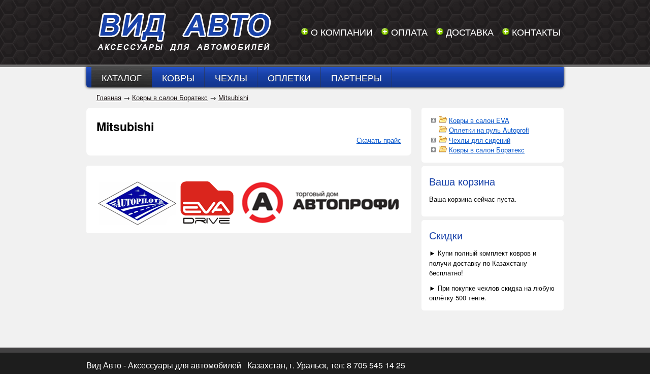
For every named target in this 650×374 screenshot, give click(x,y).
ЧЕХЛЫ (231, 77)
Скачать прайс (378, 140)
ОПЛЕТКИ (289, 77)
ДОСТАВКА (470, 31)
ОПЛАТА (409, 31)
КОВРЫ (178, 77)
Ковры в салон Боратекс (170, 97)
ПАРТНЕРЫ (356, 77)
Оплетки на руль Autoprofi (489, 130)
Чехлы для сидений (479, 140)
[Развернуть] (433, 119)
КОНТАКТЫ (536, 31)
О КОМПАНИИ (342, 31)
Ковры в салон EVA (479, 120)
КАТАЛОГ (122, 77)
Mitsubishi (233, 97)
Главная (108, 97)
